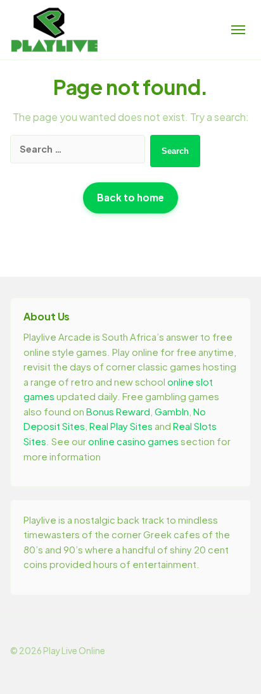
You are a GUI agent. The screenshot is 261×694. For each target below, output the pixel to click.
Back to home (130, 197)
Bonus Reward (118, 411)
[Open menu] (238, 29)
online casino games (133, 441)
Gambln (172, 411)
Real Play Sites (121, 426)
